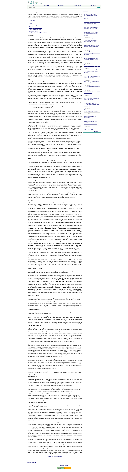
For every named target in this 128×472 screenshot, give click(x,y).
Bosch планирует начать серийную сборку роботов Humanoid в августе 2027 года (91, 71)
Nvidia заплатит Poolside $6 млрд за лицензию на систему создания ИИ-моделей (91, 47)
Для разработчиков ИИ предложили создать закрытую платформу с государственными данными (91, 40)
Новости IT (85, 11)
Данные (33, 5)
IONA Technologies (33, 25)
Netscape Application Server (35, 28)
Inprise (30, 23)
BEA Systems (32, 20)
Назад (49, 456)
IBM (30, 21)
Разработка (46, 5)
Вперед (60, 456)
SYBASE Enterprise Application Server (38, 32)
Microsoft (31, 26)
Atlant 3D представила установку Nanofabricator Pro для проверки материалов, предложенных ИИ (90, 123)
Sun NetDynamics (33, 31)
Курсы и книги (93, 5)
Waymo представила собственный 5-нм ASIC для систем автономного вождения (91, 34)
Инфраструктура (77, 5)
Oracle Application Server (35, 29)
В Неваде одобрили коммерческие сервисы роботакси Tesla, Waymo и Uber (91, 59)
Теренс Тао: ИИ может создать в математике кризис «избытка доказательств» (90, 116)
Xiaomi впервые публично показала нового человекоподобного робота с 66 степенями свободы (91, 98)
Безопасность (61, 5)
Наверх (66, 465)
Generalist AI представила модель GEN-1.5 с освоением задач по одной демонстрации (91, 105)
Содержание (55, 456)
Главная (62, 465)
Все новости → (97, 131)
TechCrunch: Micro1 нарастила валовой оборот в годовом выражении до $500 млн (92, 53)
